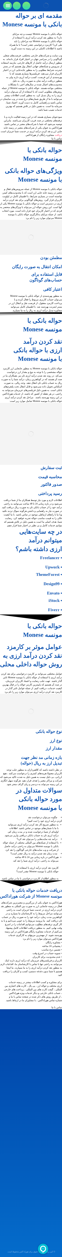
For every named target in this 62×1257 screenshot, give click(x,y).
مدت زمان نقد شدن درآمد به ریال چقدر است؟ (34, 853)
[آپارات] (48, 1210)
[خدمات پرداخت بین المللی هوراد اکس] (46, 5)
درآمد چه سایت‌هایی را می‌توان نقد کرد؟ (37, 839)
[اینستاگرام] (57, 1210)
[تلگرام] (52, 1210)
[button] (31, 819)
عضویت (31, 1239)
